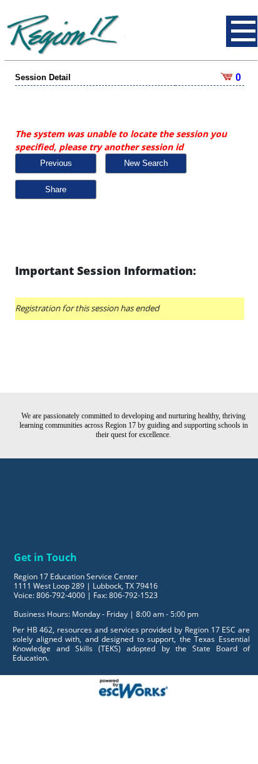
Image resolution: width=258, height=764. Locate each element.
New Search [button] (146, 163)
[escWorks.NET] (133, 687)
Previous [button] (56, 163)
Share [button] (55, 189)
